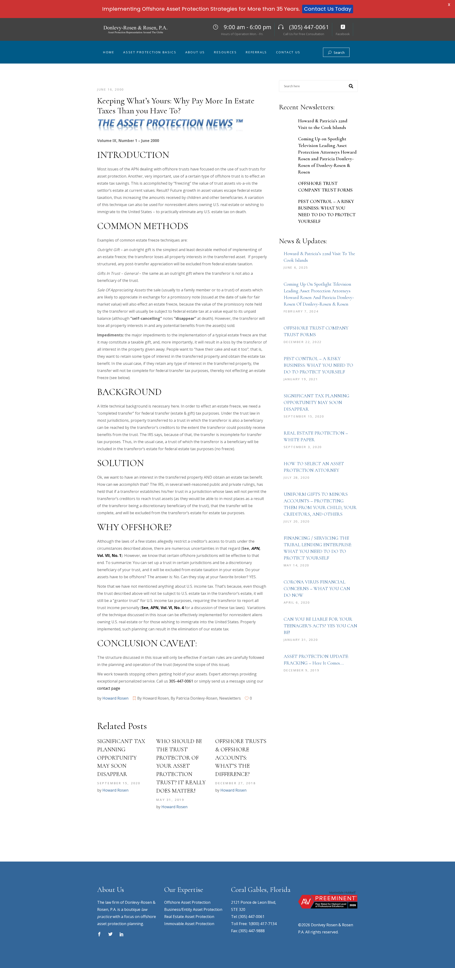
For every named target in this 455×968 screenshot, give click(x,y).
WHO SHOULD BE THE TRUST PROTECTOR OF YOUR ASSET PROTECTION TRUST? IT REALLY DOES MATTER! (181, 766)
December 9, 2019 (301, 670)
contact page (108, 688)
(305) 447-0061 (251, 916)
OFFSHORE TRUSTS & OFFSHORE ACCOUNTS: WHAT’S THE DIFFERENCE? (240, 758)
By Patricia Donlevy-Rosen (194, 698)
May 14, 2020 (296, 565)
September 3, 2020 (303, 447)
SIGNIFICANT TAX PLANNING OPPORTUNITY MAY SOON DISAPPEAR (121, 758)
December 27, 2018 (235, 783)
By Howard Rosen (153, 698)
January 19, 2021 (301, 379)
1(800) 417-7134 (262, 923)
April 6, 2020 (297, 602)
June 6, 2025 (296, 267)
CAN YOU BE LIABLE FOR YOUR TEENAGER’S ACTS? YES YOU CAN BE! (320, 625)
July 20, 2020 (297, 521)
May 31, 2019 (170, 800)
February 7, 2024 (301, 311)
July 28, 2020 (297, 477)
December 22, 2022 (303, 342)
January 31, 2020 (301, 640)
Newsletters (230, 698)
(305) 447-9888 (252, 930)
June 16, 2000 (110, 89)
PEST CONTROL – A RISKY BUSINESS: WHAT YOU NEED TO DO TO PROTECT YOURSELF (318, 365)
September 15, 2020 (118, 783)
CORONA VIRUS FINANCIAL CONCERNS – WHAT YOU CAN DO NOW (317, 588)
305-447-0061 (181, 681)
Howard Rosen (115, 698)
